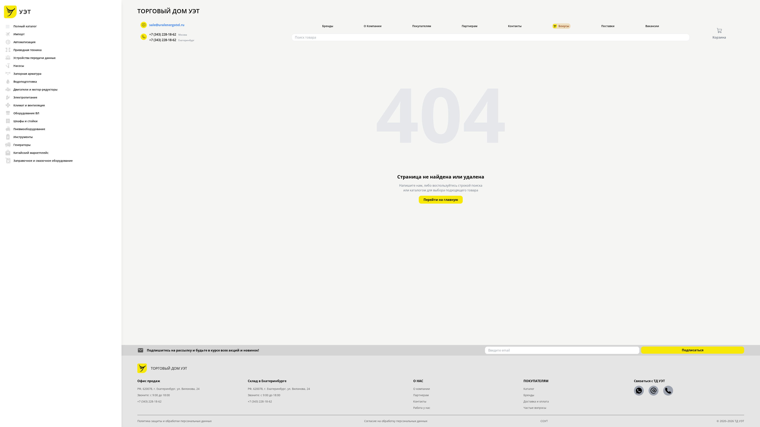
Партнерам (469, 26)
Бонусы (564, 26)
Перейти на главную (441, 199)
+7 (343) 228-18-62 (162, 34)
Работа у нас (421, 408)
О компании (421, 389)
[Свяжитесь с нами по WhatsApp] (639, 391)
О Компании (373, 26)
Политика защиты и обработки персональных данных (174, 421)
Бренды (327, 26)
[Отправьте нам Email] (653, 391)
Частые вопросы (534, 408)
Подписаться (692, 350)
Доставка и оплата (536, 401)
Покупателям (421, 26)
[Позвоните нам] (668, 391)
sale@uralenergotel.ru (166, 25)
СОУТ (544, 421)
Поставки (608, 26)
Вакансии (652, 26)
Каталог (528, 389)
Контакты (515, 26)
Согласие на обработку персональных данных (395, 421)
